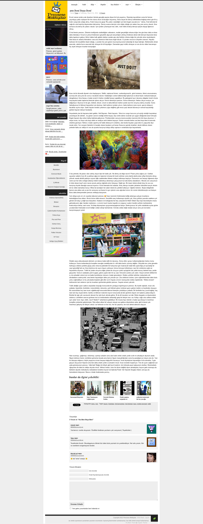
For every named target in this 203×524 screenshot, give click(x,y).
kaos (134, 404)
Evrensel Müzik (56, 174)
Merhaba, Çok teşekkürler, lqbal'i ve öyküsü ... (55, 124)
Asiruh (73, 425)
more (48, 77)
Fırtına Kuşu (56, 215)
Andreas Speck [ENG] (56, 198)
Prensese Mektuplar (56, 11)
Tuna (76, 13)
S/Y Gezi (56, 237)
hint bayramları (119, 404)
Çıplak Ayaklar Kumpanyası (56, 211)
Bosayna (56, 206)
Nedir (84, 4)
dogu (93, 404)
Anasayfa (74, 4)
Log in (147, 517)
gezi (96, 404)
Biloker (56, 202)
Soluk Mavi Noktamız (54, 48)
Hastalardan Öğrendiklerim (56, 178)
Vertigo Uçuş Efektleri (56, 241)
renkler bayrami (142, 404)
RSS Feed (140, 517)
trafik (149, 404)
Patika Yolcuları (56, 232)
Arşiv (125, 4)
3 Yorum (102, 13)
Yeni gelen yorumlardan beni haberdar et (85, 508)
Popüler (103, 4)
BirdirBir (56, 165)
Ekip (90, 4)
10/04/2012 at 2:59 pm (77, 440)
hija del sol (74, 453)
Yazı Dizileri (113, 4)
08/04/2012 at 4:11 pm (77, 427)
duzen (106, 404)
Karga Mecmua (56, 228)
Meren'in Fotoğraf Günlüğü (56, 187)
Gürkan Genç (56, 224)
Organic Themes (142, 522)
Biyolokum (56, 169)
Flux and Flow (56, 219)
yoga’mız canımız (52, 105)
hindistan (111, 404)
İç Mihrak (56, 182)
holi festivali (129, 404)
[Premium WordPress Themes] (154, 521)
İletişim (136, 4)
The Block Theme (130, 522)
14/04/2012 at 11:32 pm (77, 455)
